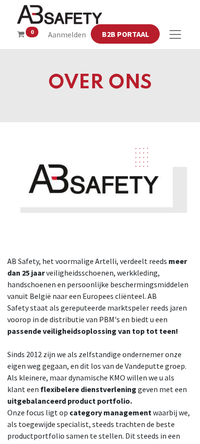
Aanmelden (67, 34)
